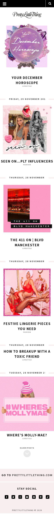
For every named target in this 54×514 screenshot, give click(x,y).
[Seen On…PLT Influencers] (27, 131)
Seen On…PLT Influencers (27, 161)
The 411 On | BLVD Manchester (27, 242)
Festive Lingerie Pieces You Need (27, 326)
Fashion (27, 165)
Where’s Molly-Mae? (27, 435)
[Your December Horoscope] (27, 47)
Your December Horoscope (27, 80)
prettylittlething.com (32, 475)
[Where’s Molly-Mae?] (27, 404)
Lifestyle (27, 86)
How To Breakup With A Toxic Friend (27, 354)
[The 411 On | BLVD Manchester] (27, 209)
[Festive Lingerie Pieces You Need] (27, 293)
